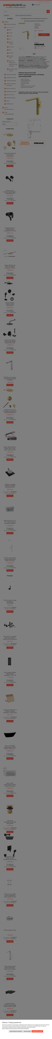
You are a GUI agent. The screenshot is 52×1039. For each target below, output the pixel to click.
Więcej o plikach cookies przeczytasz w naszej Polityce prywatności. (15, 1028)
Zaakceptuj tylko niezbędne (16, 1031)
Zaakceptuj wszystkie (37, 1031)
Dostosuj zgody (27, 1031)
